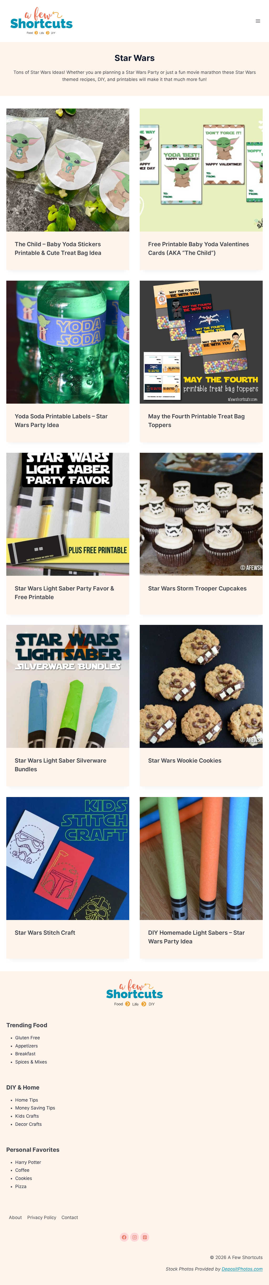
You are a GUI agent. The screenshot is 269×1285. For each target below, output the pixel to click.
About (15, 1217)
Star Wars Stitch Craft (45, 932)
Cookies (23, 1178)
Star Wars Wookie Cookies (184, 760)
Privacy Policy (41, 1217)
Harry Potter (28, 1162)
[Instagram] (134, 1237)
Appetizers (26, 1045)
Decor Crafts (28, 1124)
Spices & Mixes (31, 1062)
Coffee (22, 1170)
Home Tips (26, 1100)
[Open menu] (258, 21)
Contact (69, 1217)
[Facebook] (124, 1237)
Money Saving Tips (35, 1108)
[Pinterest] (144, 1237)
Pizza (21, 1186)
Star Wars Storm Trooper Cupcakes (197, 588)
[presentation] (67, 170)
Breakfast (25, 1053)
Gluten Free (27, 1037)
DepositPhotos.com (242, 1269)
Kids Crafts (27, 1116)
